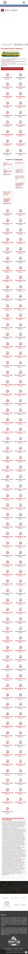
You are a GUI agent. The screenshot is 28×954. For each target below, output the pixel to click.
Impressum (16, 948)
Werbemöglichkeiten (8, 948)
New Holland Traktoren (7, 44)
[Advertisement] (14, 27)
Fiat (16, 862)
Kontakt (21, 948)
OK (26, 952)
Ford (17, 860)
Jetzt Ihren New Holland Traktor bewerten (12, 68)
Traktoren (7, 10)
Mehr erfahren (21, 952)
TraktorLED (18, 159)
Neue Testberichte (18, 44)
